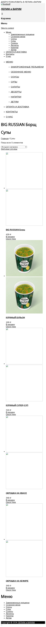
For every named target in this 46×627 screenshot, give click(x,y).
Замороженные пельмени (22, 34)
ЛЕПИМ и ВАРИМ (11, 9)
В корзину (10, 237)
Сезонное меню (18, 37)
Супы (13, 41)
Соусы (14, 39)
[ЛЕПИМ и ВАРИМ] (5, 4)
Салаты (14, 43)
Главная (5, 139)
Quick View (11, 239)
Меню (8, 32)
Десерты (15, 45)
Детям (13, 50)
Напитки (14, 48)
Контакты (10, 54)
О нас (8, 56)
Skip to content (7, 28)
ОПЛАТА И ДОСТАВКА (16, 52)
